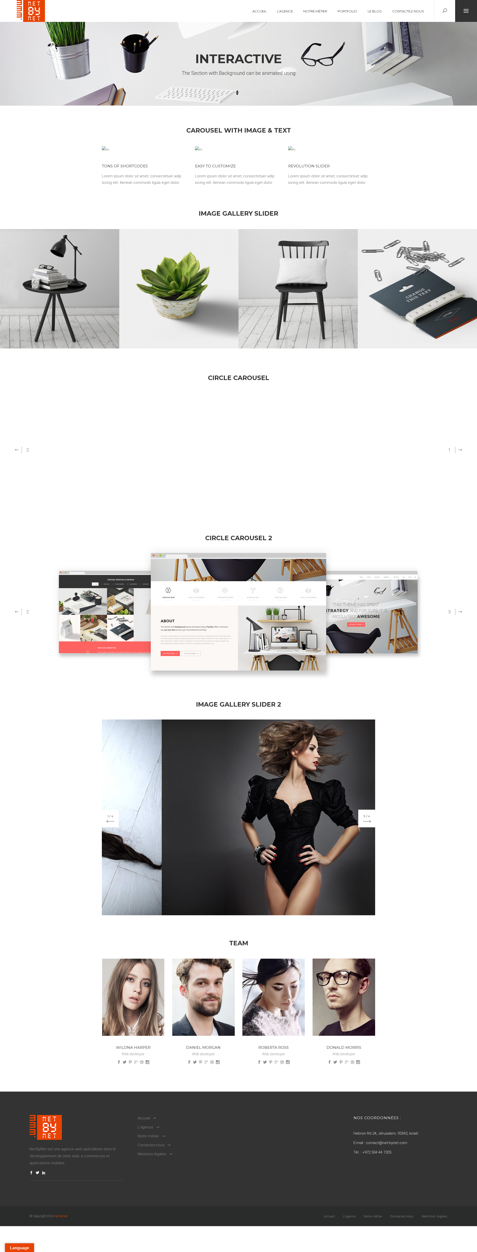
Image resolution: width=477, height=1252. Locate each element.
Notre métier (148, 1136)
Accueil (144, 1118)
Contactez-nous (151, 1145)
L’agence (145, 1127)
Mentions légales (152, 1154)
